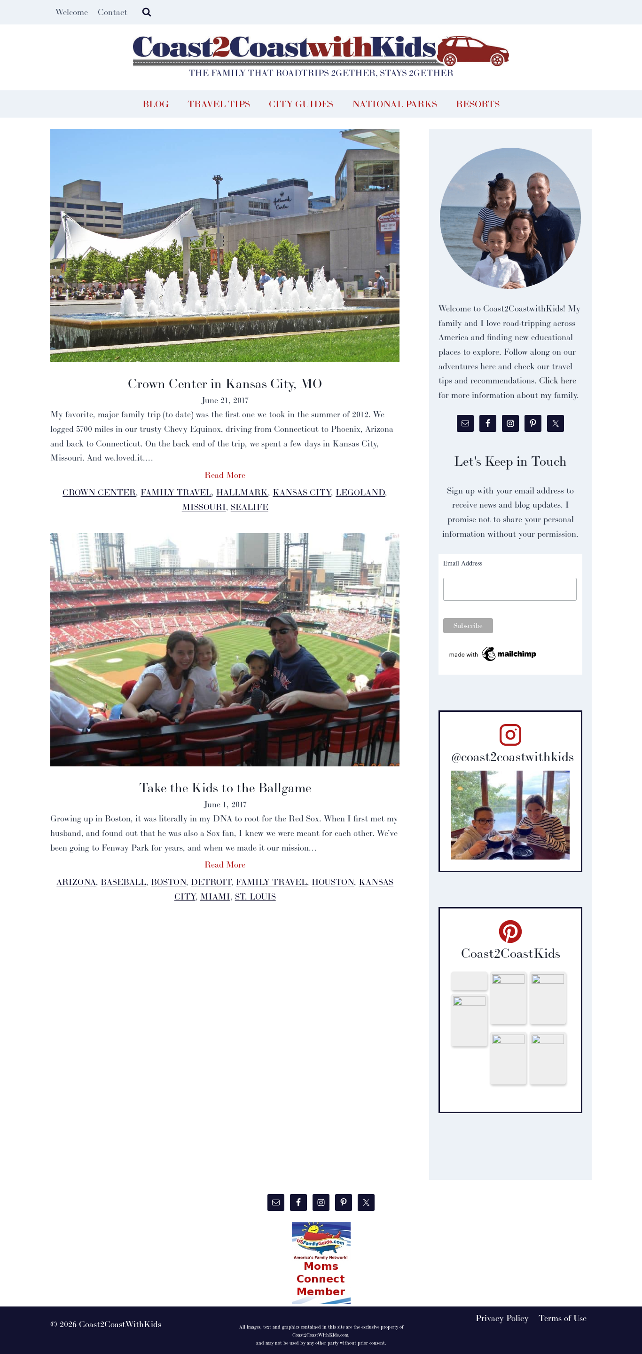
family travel (176, 492)
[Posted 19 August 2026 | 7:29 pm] (469, 980)
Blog (155, 104)
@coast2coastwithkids (512, 756)
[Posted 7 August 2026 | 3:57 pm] (548, 1058)
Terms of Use (563, 1318)
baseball (123, 881)
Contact (112, 12)
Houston (333, 881)
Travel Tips (219, 104)
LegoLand (360, 492)
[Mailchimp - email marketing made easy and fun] (493, 654)
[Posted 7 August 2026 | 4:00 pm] (548, 997)
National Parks (394, 104)
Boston (168, 881)
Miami (215, 896)
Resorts (478, 104)
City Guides (301, 104)
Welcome (71, 12)
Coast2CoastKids (510, 953)
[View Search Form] (146, 12)
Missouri (204, 507)
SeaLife (249, 507)
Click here (557, 380)
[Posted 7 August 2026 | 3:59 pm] (469, 1020)
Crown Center (99, 492)
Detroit (211, 881)
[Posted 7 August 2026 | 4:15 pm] (508, 997)
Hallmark (242, 492)
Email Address (462, 562)
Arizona (76, 881)
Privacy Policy (502, 1318)
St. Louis (255, 896)
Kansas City (302, 492)
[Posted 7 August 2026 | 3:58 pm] (508, 1058)
